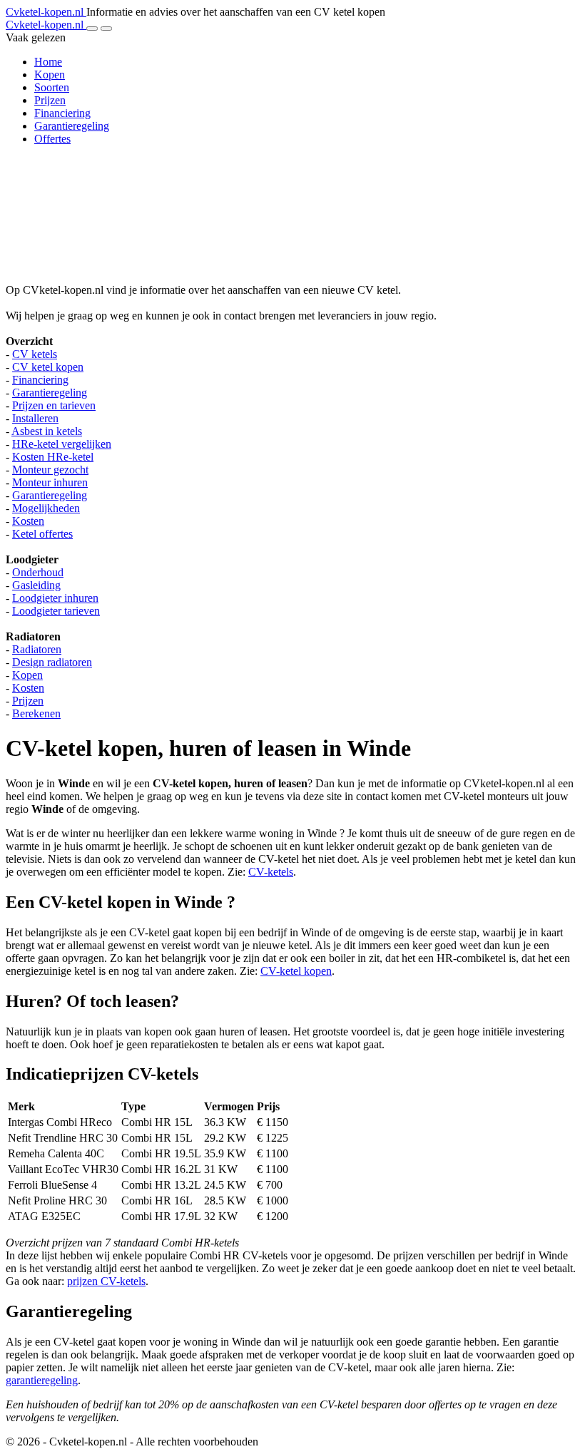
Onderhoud (37, 572)
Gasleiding (36, 585)
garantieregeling (42, 1380)
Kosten (28, 521)
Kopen (49, 74)
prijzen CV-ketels (106, 1281)
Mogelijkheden (46, 508)
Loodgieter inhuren (55, 598)
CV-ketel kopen (296, 971)
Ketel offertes (42, 534)
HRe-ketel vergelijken (61, 444)
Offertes (52, 139)
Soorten (51, 87)
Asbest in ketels (46, 431)
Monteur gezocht (50, 470)
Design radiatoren (52, 662)
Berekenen (36, 713)
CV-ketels (270, 872)
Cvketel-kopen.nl (46, 12)
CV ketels (34, 354)
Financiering (62, 113)
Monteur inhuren (50, 482)
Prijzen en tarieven (54, 405)
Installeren (35, 418)
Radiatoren (36, 649)
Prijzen (50, 100)
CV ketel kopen (47, 367)
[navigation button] (92, 28)
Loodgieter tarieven (56, 611)
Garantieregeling (71, 126)
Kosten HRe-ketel (52, 457)
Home (48, 62)
